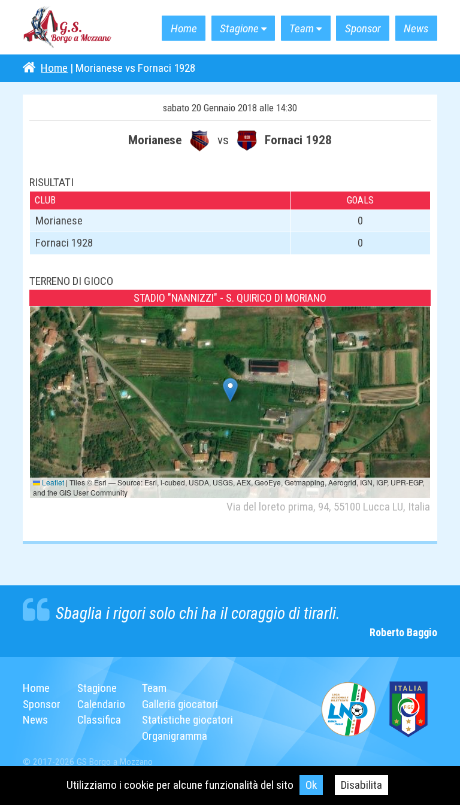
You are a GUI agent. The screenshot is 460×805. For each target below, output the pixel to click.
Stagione (239, 28)
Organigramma (174, 736)
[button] (230, 390)
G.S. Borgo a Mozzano (68, 27)
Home (184, 28)
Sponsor (363, 28)
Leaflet (52, 482)
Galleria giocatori (180, 704)
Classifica (99, 720)
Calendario (101, 704)
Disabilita (361, 785)
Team (301, 28)
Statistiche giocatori (187, 720)
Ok (311, 785)
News (416, 28)
